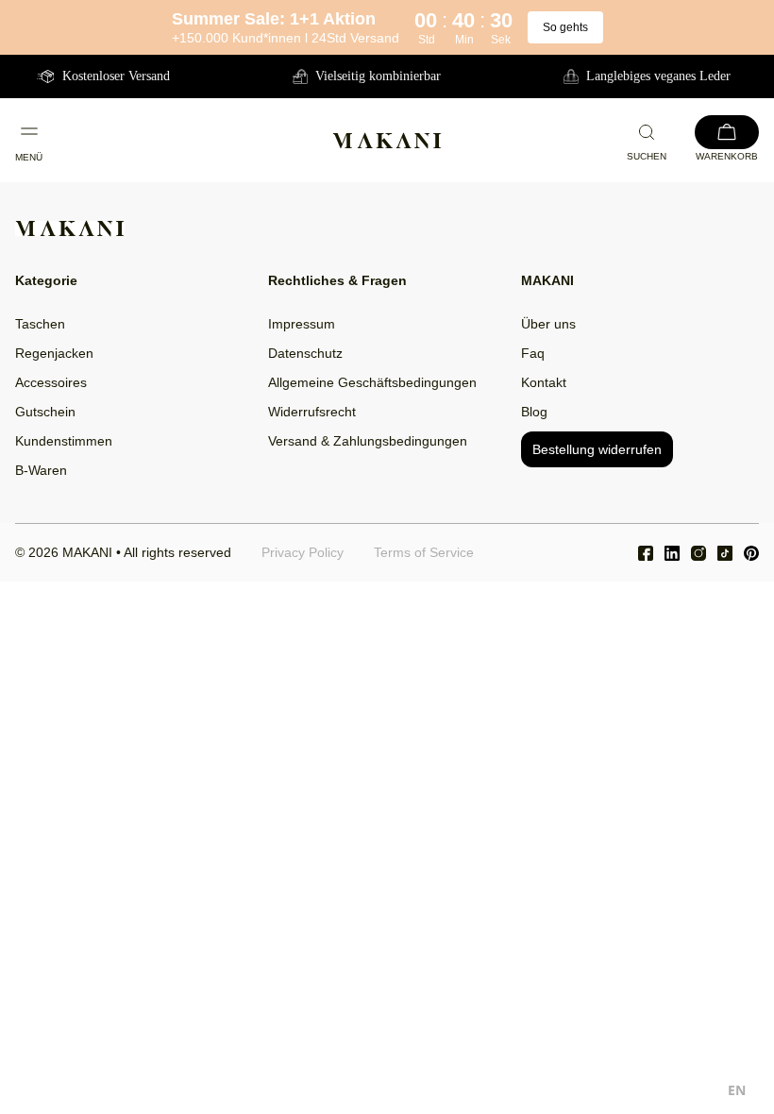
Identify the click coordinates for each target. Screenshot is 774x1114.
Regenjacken (54, 353)
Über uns (548, 323)
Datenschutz (305, 353)
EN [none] (737, 1090)
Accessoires (51, 382)
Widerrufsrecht (312, 411)
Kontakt (543, 382)
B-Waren (41, 470)
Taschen (40, 323)
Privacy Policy (302, 552)
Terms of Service (424, 552)
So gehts (565, 27)
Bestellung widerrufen (597, 449)
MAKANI (87, 552)
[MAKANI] (387, 140)
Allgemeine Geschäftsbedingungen (372, 382)
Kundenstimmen (63, 440)
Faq (533, 353)
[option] (736, 1093)
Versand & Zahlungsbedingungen (367, 440)
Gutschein (45, 411)
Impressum (301, 323)
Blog (534, 411)
